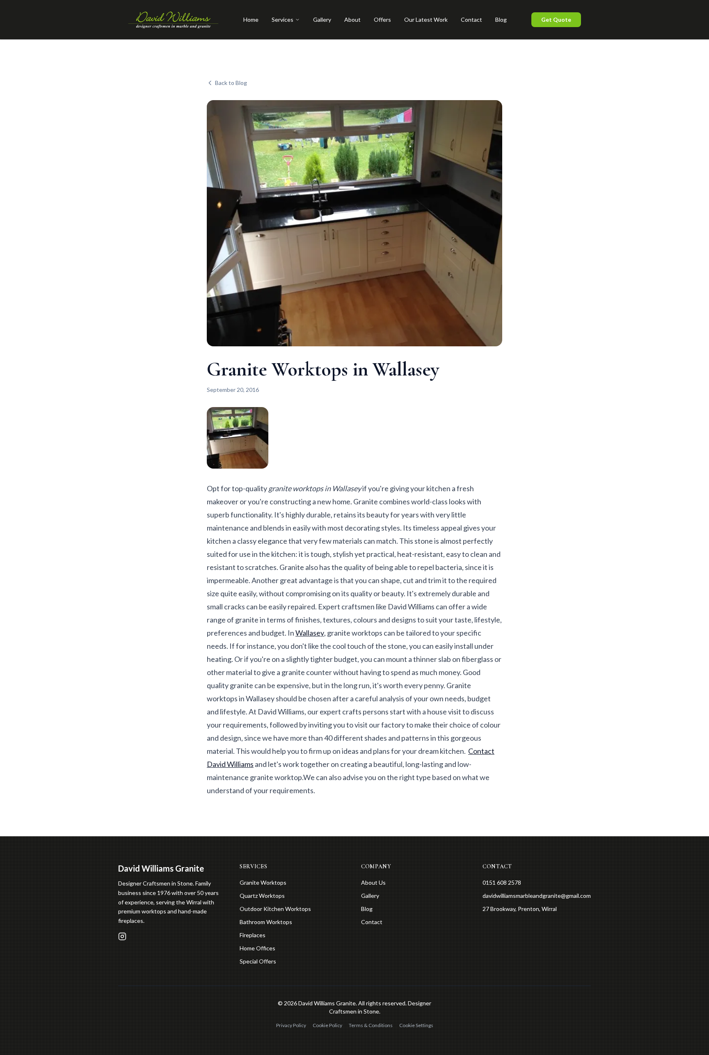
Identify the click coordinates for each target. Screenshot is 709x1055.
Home (250, 19)
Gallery (322, 19)
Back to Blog (231, 82)
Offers (382, 19)
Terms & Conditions (371, 1025)
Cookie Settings (416, 1025)
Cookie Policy (327, 1025)
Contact (471, 19)
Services (282, 19)
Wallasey (309, 632)
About (352, 19)
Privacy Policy (291, 1025)
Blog (501, 19)
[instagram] (122, 936)
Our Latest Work (426, 19)
